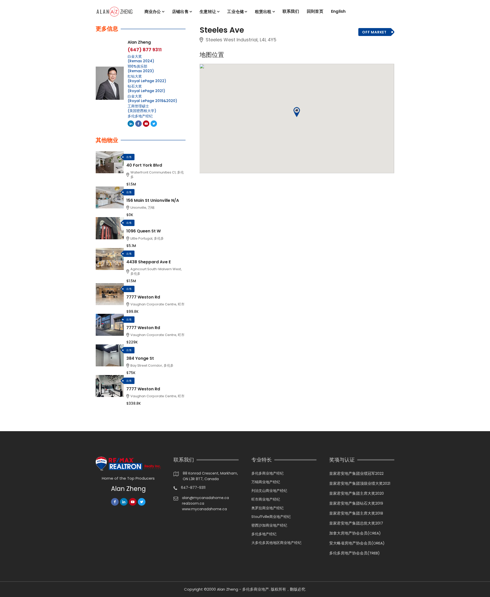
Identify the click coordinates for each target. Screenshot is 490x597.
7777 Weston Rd (143, 297)
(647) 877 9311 (145, 49)
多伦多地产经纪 (140, 116)
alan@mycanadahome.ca (205, 497)
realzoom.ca (193, 503)
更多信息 (107, 29)
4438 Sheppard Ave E (148, 261)
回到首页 (315, 11)
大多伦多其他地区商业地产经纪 (276, 542)
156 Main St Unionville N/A (152, 200)
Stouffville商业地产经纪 (271, 516)
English (338, 11)
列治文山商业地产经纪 (269, 490)
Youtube (146, 123)
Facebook (138, 123)
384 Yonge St (140, 358)
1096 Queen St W (143, 231)
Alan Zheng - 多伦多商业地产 (243, 589)
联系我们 (291, 11)
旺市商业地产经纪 (265, 499)
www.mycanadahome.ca (204, 509)
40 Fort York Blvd (144, 165)
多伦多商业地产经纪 (267, 473)
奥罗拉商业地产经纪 (267, 508)
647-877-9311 (193, 487)
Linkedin (131, 123)
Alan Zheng (139, 42)
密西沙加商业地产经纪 (269, 525)
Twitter (154, 123)
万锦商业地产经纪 (265, 481)
